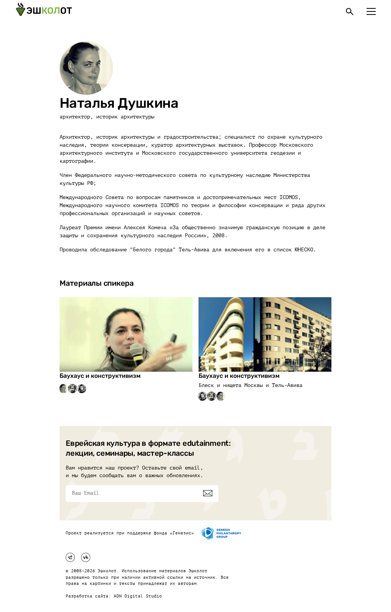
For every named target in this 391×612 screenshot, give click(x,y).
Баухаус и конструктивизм (100, 375)
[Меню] (371, 11)
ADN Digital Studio (138, 596)
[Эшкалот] (44, 11)
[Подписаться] (207, 493)
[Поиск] (349, 11)
